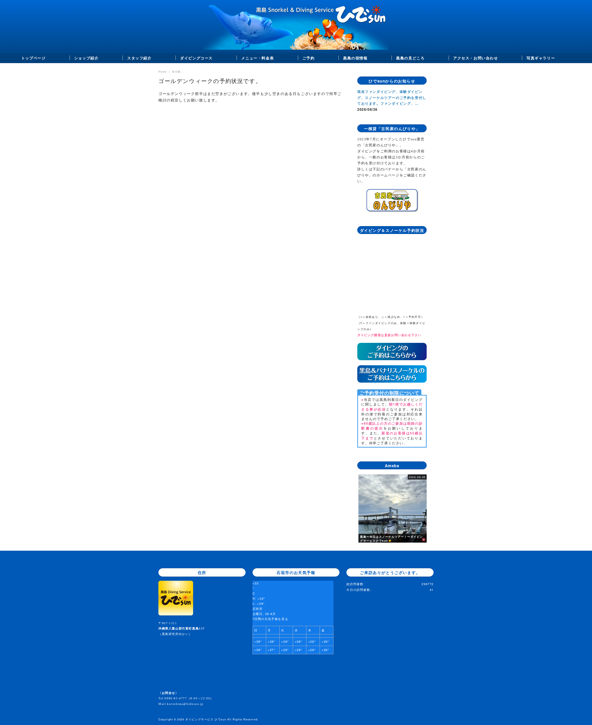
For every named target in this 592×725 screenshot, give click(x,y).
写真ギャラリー (541, 58)
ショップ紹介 (86, 58)
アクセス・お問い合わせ (475, 58)
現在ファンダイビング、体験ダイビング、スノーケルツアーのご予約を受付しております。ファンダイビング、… (391, 97)
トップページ (33, 58)
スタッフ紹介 (139, 58)
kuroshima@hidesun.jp (185, 704)
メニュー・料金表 (257, 58)
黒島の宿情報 (355, 58)
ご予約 (308, 58)
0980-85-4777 (175, 698)
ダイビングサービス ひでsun (205, 719)
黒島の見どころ (410, 58)
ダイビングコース (196, 58)
